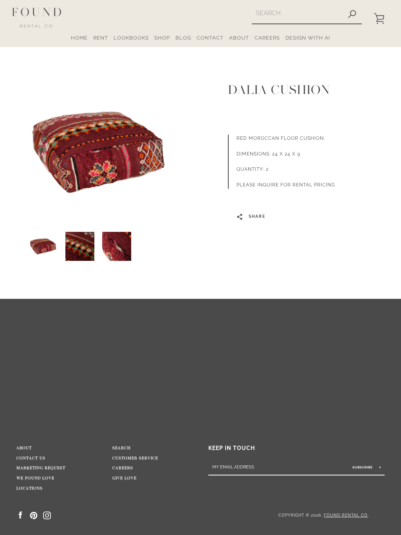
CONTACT (210, 38)
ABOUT (239, 38)
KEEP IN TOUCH (231, 448)
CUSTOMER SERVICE (135, 458)
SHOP (162, 38)
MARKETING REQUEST (40, 468)
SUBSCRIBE (363, 467)
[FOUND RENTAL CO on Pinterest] (34, 515)
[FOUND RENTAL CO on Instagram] (47, 515)
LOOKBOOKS (131, 38)
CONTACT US (30, 458)
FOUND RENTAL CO (346, 515)
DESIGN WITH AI (307, 38)
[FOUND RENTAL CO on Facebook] (20, 515)
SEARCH (121, 448)
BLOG (183, 38)
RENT (100, 38)
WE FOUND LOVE (35, 478)
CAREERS (267, 38)
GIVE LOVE (124, 478)
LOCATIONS (29, 488)
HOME (79, 38)
